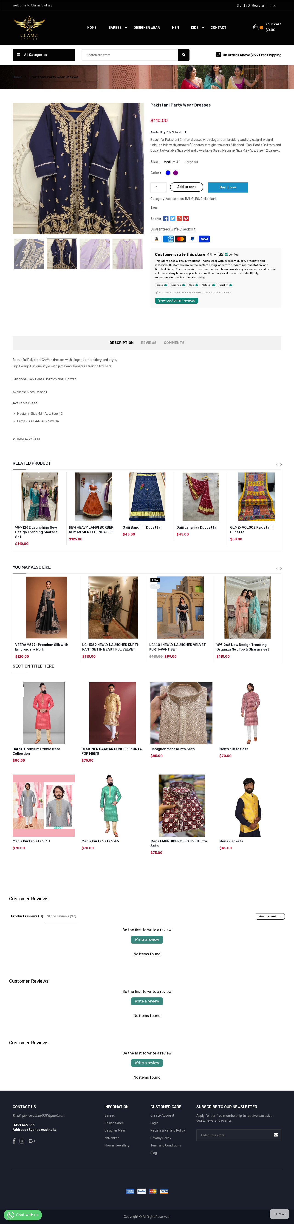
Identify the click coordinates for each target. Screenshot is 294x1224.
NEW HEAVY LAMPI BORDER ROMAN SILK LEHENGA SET (91, 529)
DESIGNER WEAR (147, 28)
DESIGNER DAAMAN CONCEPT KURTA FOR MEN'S (112, 751)
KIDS (194, 28)
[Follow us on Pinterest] (186, 219)
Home (91, 28)
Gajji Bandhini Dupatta (141, 527)
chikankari (112, 1138)
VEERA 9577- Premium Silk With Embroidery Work (41, 647)
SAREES (115, 28)
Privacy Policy (160, 1138)
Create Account (162, 1115)
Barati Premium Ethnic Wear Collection (36, 751)
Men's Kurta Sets (233, 749)
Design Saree (114, 1123)
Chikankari (208, 199)
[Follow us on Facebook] (166, 219)
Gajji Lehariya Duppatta (196, 527)
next (281, 464)
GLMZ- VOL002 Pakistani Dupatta (251, 529)
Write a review (147, 939)
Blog (153, 1153)
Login (154, 1123)
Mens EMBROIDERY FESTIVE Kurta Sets (178, 843)
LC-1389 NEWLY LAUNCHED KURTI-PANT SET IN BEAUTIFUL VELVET (110, 647)
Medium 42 (172, 162)
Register (258, 6)
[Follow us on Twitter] (172, 219)
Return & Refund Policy (167, 1130)
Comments (174, 343)
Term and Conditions (165, 1145)
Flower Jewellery (117, 1145)
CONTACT (218, 28)
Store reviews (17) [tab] (61, 916)
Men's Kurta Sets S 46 (100, 841)
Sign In (242, 6)
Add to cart (186, 187)
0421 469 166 (23, 1125)
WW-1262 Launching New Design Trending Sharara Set (36, 532)
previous (276, 464)
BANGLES (192, 199)
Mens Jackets (231, 841)
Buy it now (228, 187)
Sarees (110, 1115)
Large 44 (191, 162)
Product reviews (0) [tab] (27, 916)
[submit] (276, 1135)
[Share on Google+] (179, 219)
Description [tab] (122, 343)
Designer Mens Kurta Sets (172, 749)
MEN (175, 28)
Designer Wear (115, 1130)
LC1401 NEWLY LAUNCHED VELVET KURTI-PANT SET (177, 647)
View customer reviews (176, 300)
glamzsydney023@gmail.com (43, 1116)
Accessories (175, 199)
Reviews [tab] (148, 343)
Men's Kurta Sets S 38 (31, 841)
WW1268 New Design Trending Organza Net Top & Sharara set (242, 647)
